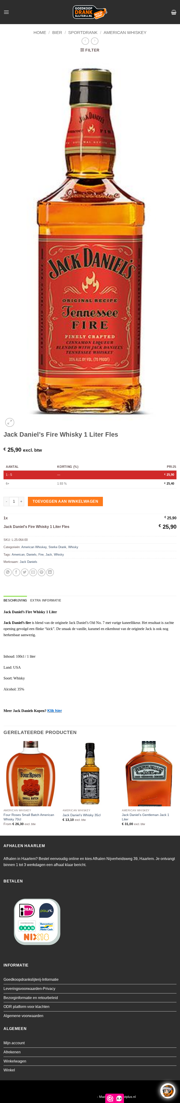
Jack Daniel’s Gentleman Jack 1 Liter (145, 817)
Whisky (73, 547)
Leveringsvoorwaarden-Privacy (29, 989)
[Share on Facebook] (16, 572)
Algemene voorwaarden (23, 1016)
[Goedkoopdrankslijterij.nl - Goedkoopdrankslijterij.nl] (90, 12)
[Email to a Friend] (33, 572)
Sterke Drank (57, 547)
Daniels (31, 554)
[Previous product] (94, 41)
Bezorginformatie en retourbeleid (31, 998)
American (18, 554)
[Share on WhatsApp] (8, 572)
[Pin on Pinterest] (41, 572)
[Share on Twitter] (25, 572)
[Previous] (3, 788)
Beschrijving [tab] (15, 600)
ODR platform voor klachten (26, 1007)
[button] (6, 12)
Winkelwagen (15, 1061)
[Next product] (85, 41)
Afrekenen (12, 1052)
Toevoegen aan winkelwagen (65, 501)
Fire (41, 554)
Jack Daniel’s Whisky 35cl (82, 815)
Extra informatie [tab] (45, 600)
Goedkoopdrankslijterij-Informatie (31, 979)
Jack (48, 554)
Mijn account (14, 1043)
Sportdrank (83, 32)
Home (40, 32)
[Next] (176, 788)
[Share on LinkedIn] (50, 572)
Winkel (9, 1070)
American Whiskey (125, 32)
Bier (57, 32)
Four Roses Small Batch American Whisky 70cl (29, 817)
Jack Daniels (28, 562)
